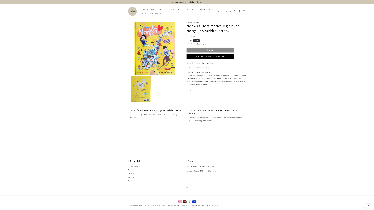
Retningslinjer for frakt (198, 205)
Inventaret (135, 205)
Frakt (198, 44)
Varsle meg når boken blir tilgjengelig (210, 56)
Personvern (132, 181)
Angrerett (131, 174)
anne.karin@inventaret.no (203, 166)
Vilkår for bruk (133, 177)
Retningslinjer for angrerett (158, 205)
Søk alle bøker (133, 166)
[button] (152, 9)
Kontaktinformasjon (212, 205)
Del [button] (189, 91)
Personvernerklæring (174, 205)
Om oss (130, 170)
